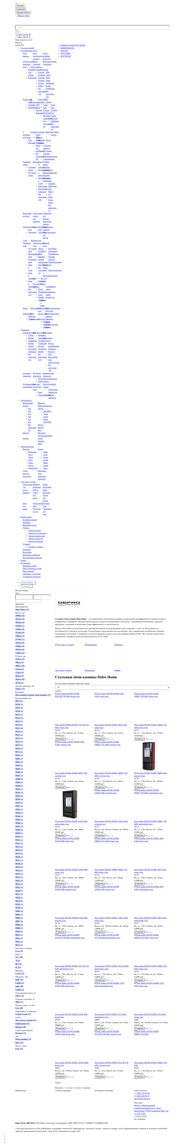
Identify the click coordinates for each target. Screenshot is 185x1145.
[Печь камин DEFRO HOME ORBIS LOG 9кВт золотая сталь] (112, 756)
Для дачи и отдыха (28, 482)
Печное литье (26, 517)
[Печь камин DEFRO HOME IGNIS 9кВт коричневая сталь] (72, 804)
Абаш (45, 452)
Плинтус (26, 474)
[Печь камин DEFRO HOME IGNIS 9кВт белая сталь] (72, 997)
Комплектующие (49, 62)
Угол (40, 474)
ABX (48, 72)
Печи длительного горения (38, 56)
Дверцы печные (34, 531)
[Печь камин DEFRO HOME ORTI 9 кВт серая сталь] (112, 708)
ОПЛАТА (64, 51)
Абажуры (32, 316)
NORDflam (50, 89)
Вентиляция (35, 308)
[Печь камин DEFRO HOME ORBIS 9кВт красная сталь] (152, 756)
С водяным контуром (26, 135)
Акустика (49, 311)
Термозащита (26, 400)
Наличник (42, 471)
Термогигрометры (52, 308)
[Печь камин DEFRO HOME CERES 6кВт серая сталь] (112, 901)
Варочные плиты (29, 525)
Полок (40, 449)
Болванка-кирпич (30, 520)
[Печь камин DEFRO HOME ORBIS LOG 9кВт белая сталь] (112, 852)
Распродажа (25, 563)
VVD (40, 254)
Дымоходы (25, 330)
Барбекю (36, 485)
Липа (30, 460)
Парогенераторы (54, 262)
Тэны (25, 241)
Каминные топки (30, 566)
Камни (23, 560)
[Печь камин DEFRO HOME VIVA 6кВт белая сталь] (152, 997)
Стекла (53, 135)
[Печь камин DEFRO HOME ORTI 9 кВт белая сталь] (152, 852)
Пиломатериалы (27, 447)
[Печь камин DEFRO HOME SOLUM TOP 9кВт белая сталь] (72, 708)
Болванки (27, 522)
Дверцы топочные (35, 541)
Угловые (33, 132)
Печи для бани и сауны (32, 569)
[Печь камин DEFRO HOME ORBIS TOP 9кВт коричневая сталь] (152, 804)
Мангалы (46, 493)
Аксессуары (42, 314)
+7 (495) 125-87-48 (23, 34)
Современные (48, 159)
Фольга (41, 425)
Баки (35, 278)
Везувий (54, 119)
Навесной (42, 281)
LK (49, 194)
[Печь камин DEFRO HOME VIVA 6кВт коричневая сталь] (112, 997)
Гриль (45, 485)
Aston (48, 75)
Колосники (27, 552)
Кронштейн (53, 357)
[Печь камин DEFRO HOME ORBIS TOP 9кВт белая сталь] (152, 708)
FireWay (54, 110)
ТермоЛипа (33, 468)
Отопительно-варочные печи (28, 64)
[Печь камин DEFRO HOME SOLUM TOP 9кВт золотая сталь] (112, 1045)
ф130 (40, 379)
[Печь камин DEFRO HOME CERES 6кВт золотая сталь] (112, 804)
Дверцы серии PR (35, 539)
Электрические (29, 227)
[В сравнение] (73, 739)
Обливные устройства (32, 574)
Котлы (48, 140)
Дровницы (47, 64)
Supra (50, 197)
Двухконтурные (39, 333)
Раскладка (27, 476)
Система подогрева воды (37, 387)
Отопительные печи (29, 51)
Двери (43, 284)
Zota (30, 230)
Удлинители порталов (32, 577)
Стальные (44, 70)
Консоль (51, 352)
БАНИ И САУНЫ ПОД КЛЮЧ (72, 45)
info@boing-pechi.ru (142, 1099)
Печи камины (36, 67)
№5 (29, 419)
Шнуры (26, 433)
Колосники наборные (31, 555)
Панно (25, 308)
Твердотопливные (40, 227)
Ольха (30, 463)
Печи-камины (28, 571)
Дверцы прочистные (36, 536)
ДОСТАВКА (65, 53)
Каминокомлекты (50, 156)
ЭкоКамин (55, 121)
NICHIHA (47, 411)
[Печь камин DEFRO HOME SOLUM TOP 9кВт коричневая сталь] (72, 949)
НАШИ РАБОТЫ (67, 48)
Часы (32, 319)
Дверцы (26, 528)
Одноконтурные (29, 333)
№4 (29, 417)
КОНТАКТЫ (65, 56)
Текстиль (41, 319)
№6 (29, 422)
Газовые (41, 132)
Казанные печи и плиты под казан (37, 492)
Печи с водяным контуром (47, 56)
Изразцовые (28, 100)
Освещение (27, 314)
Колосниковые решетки (32, 558)
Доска (25, 471)
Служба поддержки (63, 1091)
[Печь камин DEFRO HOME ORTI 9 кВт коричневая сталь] (152, 901)
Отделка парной (27, 48)
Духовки (26, 544)
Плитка (26, 438)
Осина (30, 466)
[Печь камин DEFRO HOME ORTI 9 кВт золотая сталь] (72, 756)
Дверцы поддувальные (37, 533)
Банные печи (36, 241)
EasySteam (52, 249)
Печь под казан (25, 506)
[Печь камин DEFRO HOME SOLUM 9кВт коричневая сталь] (112, 949)
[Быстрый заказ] (67, 738)
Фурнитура (50, 297)
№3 (29, 414)
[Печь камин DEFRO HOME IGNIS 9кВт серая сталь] (72, 852)
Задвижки (27, 550)
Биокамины (37, 162)
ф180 (40, 381)
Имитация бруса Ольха (32, 454)
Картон (41, 428)
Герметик (52, 349)
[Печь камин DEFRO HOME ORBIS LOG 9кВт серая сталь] (152, 949)
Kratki (48, 86)
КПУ (50, 354)
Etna (52, 108)
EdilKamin (50, 83)
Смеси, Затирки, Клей (41, 441)
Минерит (41, 403)
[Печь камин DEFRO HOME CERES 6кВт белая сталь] (72, 1045)
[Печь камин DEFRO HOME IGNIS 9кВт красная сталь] (72, 901)
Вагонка (26, 449)
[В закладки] (70, 739)
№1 (29, 409)
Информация (20, 1091)
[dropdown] (16, 3)
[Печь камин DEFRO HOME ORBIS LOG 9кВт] (152, 1045)
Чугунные (37, 70)
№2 (29, 411)
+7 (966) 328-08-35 (142, 1096)
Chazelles (51, 184)
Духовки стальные (35, 547)
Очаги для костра (45, 498)
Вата (39, 430)
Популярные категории (104, 1091)
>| (60, 1082)
